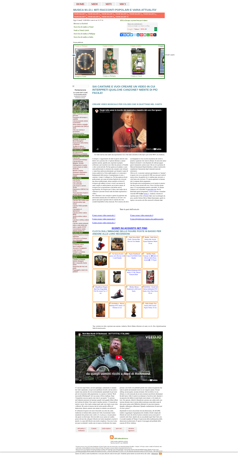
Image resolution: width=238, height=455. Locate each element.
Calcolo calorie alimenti (80, 223)
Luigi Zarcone (77, 250)
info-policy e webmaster (81, 429)
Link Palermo (77, 182)
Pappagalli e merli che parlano (80, 270)
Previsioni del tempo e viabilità (80, 118)
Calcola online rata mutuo (79, 203)
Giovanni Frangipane (80, 248)
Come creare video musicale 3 (103, 222)
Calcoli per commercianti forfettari (80, 159)
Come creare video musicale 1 (103, 215)
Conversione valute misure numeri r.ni (79, 229)
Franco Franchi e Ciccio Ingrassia (81, 235)
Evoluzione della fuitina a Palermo (80, 143)
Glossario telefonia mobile (79, 175)
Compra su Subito (108, 46)
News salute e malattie (80, 124)
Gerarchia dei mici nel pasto (80, 267)
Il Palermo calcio (78, 244)
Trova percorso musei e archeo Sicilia (80, 193)
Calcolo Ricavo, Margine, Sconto (78, 162)
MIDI (94, 4)
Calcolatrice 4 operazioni (77, 210)
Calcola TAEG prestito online (80, 206)
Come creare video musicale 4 (141, 215)
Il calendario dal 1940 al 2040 (81, 127)
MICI (123, 4)
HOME (80, 4)
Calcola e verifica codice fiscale (81, 220)
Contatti (93, 428)
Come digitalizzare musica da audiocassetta (146, 218)
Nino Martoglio (77, 240)
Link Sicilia (76, 180)
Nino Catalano (77, 246)
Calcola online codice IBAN (80, 213)
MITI (109, 4)
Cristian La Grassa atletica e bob (79, 252)
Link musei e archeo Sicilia (79, 186)
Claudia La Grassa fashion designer (79, 260)
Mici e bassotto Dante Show (80, 263)
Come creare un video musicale (80, 167)
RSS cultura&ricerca (121, 438)
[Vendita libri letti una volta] (81, 86)
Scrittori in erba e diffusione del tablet (79, 147)
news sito (119, 428)
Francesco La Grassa (80, 238)
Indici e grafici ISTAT (79, 227)
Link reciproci (106, 428)
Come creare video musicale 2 (103, 218)
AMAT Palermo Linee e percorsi (80, 114)
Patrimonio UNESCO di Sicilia (80, 190)
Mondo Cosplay (78, 170)
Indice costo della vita (80, 225)
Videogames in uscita (80, 165)
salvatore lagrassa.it (131, 429)
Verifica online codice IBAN (80, 217)
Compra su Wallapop (81, 46)
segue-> (146, 194)
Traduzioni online (78, 133)
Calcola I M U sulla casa (81, 200)
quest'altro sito (151, 189)
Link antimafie (77, 184)
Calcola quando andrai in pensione (80, 121)
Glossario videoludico (80, 172)
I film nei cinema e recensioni (79, 130)
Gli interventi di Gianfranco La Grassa (80, 153)
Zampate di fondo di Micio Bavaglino (79, 140)
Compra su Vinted (80, 76)
